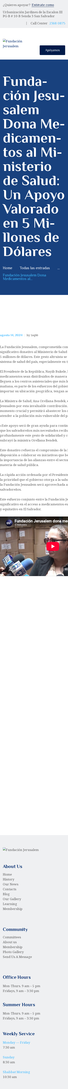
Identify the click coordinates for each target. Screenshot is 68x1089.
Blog (6, 894)
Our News (10, 884)
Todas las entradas (35, 268)
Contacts (9, 889)
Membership (12, 909)
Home (7, 268)
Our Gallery (12, 899)
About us (10, 942)
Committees (12, 937)
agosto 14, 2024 (11, 335)
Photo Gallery (13, 952)
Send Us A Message (17, 957)
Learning (10, 904)
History (8, 879)
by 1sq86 (32, 335)
